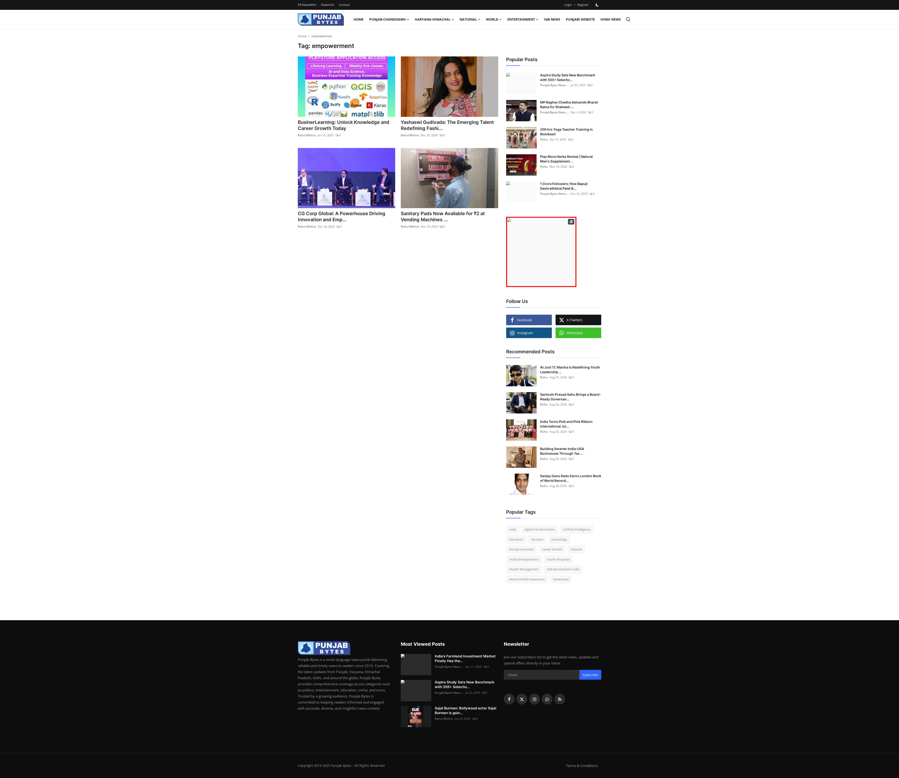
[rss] (559, 699)
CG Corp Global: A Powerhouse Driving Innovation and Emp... (341, 216)
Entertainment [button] (521, 19)
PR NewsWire (307, 5)
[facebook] (509, 699)
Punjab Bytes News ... (554, 85)
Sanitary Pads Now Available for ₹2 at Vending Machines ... (443, 216)
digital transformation (539, 529)
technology (559, 539)
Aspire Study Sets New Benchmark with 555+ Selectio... (567, 77)
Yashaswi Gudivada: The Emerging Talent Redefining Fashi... (447, 125)
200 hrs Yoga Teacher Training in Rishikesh (566, 131)
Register (583, 5)
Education (516, 539)
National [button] (468, 19)
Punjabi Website (580, 19)
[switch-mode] (597, 5)
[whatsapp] (547, 699)
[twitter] (521, 699)
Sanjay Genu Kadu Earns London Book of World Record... (570, 478)
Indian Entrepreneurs (524, 559)
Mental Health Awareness (527, 579)
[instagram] (534, 699)
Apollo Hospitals (558, 559)
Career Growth (552, 549)
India (512, 529)
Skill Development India (563, 569)
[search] (628, 19)
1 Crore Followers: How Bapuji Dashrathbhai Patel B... (564, 186)
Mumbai (537, 539)
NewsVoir (327, 5)
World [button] (492, 19)
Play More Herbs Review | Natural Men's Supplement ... (566, 159)
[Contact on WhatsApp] (541, 252)
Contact (344, 5)
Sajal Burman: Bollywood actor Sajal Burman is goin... (465, 710)
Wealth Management (523, 569)
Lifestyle (576, 549)
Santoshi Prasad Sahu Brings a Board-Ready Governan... (570, 396)
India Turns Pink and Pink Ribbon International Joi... (566, 424)
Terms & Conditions (582, 765)
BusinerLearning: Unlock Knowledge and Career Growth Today (343, 125)
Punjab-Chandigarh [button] (387, 19)
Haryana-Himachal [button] (432, 19)
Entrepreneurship (521, 549)
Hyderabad (561, 579)
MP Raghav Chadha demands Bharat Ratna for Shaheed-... (569, 104)
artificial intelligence (576, 529)
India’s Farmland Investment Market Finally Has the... (465, 658)
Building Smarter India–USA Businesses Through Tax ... (562, 451)
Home (359, 19)
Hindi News (611, 19)
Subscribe (590, 675)
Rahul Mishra (307, 135)
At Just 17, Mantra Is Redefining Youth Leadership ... (570, 369)
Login (568, 5)
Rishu (544, 139)
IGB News (552, 19)
